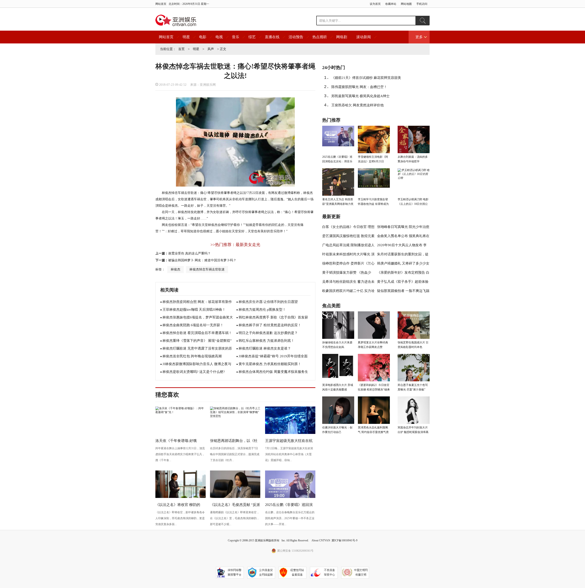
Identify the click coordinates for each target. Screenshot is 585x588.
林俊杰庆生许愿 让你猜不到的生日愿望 (268, 302)
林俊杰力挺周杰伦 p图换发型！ (262, 309)
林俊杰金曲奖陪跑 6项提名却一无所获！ (192, 325)
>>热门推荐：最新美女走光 (235, 244)
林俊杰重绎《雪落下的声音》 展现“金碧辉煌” (197, 340)
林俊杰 (175, 269)
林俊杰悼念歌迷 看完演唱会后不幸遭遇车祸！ (197, 333)
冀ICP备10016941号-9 (344, 540)
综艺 (252, 37)
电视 (219, 37)
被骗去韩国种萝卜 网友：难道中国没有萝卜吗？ (202, 260)
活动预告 (296, 37)
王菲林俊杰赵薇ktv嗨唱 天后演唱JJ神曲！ (194, 309)
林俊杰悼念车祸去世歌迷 (207, 269)
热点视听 (319, 37)
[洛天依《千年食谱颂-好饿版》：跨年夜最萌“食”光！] (180, 412)
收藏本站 (390, 3)
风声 (210, 49)
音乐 (235, 37)
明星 (186, 37)
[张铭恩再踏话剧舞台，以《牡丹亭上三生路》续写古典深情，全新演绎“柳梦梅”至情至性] (235, 416)
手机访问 (421, 3)
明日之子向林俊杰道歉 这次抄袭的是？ (268, 333)
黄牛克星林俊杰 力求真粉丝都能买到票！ (270, 364)
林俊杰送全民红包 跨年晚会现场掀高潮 (192, 356)
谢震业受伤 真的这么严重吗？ (189, 253)
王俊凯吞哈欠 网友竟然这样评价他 (357, 105)
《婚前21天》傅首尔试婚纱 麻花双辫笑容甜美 (366, 78)
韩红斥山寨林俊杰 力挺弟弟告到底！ (266, 340)
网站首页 (160, 3)
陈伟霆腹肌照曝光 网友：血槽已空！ (359, 87)
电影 (202, 37)
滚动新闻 (363, 37)
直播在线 (272, 37)
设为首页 (375, 3)
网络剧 (341, 37)
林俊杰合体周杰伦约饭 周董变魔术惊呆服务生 (273, 372)
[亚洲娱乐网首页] (175, 20)
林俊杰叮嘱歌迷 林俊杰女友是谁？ (265, 348)
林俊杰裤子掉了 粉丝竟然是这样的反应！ (270, 325)
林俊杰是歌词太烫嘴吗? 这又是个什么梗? (193, 372)
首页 (181, 49)
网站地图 (406, 3)
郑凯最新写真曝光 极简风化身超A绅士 (360, 96)
